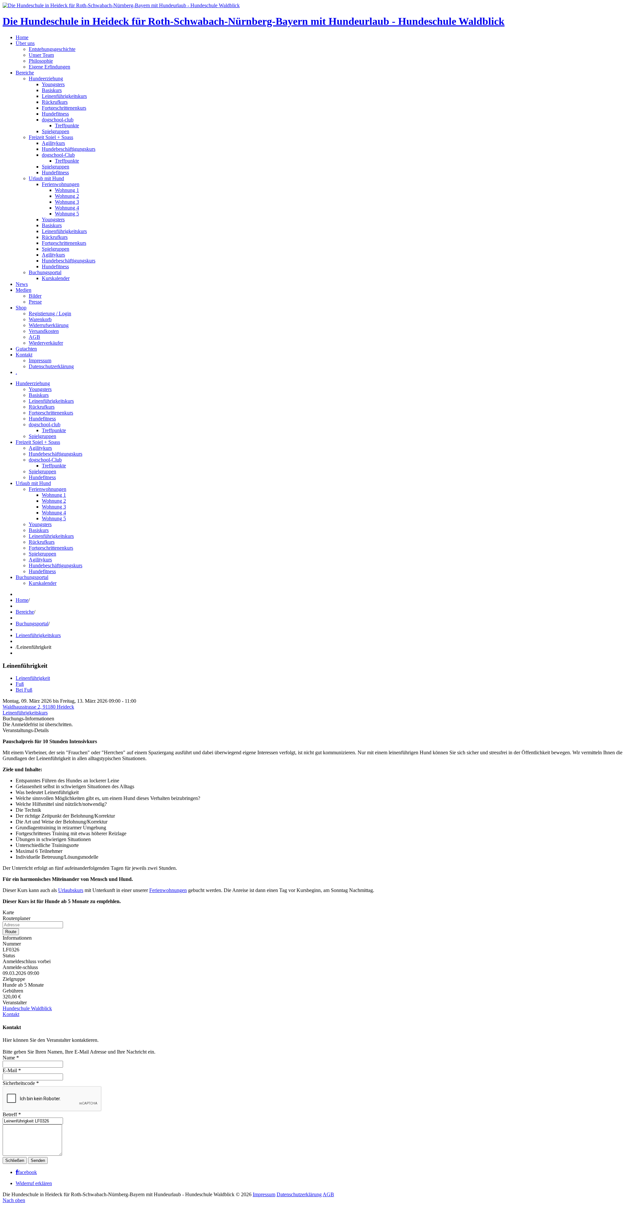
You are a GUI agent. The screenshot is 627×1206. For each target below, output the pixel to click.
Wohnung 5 (67, 213)
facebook (27, 1172)
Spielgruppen (55, 131)
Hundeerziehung (46, 78)
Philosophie (41, 61)
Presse (35, 302)
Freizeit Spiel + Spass (51, 137)
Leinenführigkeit (33, 678)
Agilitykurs (53, 143)
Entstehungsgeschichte (52, 49)
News (22, 284)
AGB (34, 337)
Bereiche (25, 72)
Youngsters (53, 84)
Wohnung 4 (67, 208)
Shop (21, 307)
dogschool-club (57, 119)
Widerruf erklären (34, 1183)
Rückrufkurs (55, 102)
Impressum (40, 360)
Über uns (25, 43)
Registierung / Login (50, 313)
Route (10, 931)
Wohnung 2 (67, 196)
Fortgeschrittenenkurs (64, 108)
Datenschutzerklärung (51, 366)
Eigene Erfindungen (49, 67)
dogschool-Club (58, 155)
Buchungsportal (45, 272)
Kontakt (24, 354)
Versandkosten (44, 331)
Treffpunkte (67, 125)
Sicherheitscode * (21, 1083)
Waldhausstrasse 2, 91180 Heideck (38, 707)
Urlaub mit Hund (46, 178)
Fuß (20, 684)
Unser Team (41, 55)
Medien (23, 290)
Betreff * (12, 1114)
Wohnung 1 (67, 190)
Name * (11, 1057)
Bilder (35, 296)
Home (22, 37)
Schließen (14, 1160)
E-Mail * (12, 1070)
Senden (38, 1160)
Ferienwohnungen (60, 184)
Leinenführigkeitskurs (64, 96)
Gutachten (26, 349)
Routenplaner (16, 918)
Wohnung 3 (67, 202)
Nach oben (14, 1200)
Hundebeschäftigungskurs (68, 149)
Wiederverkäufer (46, 343)
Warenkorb (40, 319)
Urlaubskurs (70, 890)
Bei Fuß (24, 690)
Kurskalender (56, 278)
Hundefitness (55, 114)
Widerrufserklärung (49, 325)
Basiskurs (52, 90)
